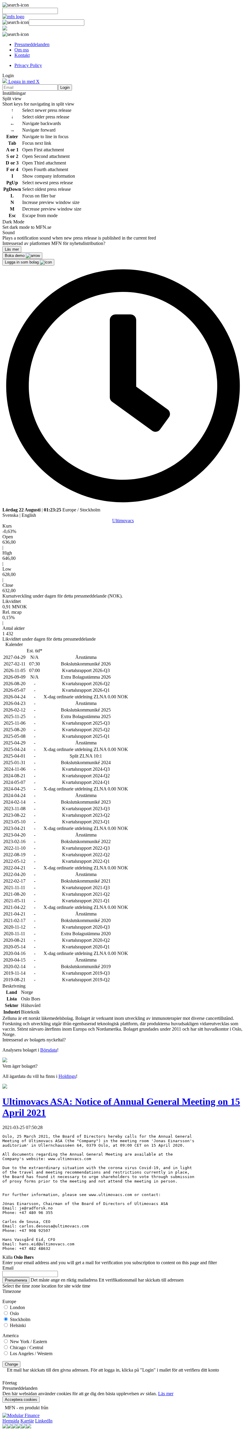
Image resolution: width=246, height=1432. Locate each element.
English (29, 515)
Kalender (14, 644)
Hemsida (10, 1420)
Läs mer (165, 1393)
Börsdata (48, 1049)
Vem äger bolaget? (20, 1066)
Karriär (27, 1420)
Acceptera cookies (21, 1399)
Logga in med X (23, 81)
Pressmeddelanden (32, 44)
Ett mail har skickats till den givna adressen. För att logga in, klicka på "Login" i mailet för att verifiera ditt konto (113, 1369)
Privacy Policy (28, 65)
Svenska (10, 515)
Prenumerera (16, 1280)
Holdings (67, 1076)
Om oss (21, 49)
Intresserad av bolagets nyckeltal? (34, 1039)
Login (65, 87)
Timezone (11, 1291)
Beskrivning (14, 985)
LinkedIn (43, 1420)
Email (8, 1267)
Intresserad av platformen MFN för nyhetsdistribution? (53, 243)
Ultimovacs (123, 520)
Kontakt (22, 55)
